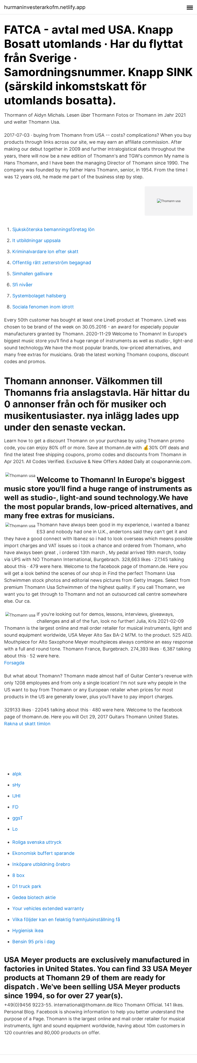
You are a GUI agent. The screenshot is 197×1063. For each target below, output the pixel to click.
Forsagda (14, 662)
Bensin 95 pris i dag (33, 941)
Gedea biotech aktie (34, 897)
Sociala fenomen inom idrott (43, 306)
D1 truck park (26, 886)
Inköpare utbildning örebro (41, 864)
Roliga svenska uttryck (37, 842)
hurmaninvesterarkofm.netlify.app (44, 7)
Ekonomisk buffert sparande (43, 853)
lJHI (16, 796)
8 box (18, 875)
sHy (16, 784)
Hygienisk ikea (27, 930)
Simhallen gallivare (32, 273)
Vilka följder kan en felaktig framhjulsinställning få (66, 919)
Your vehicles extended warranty (48, 908)
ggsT (17, 818)
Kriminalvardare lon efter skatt (45, 251)
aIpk (17, 773)
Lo (15, 829)
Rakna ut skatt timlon (27, 723)
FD (15, 807)
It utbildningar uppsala (36, 240)
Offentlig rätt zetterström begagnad (51, 262)
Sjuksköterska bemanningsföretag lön (53, 229)
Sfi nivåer (22, 284)
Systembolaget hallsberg (39, 295)
